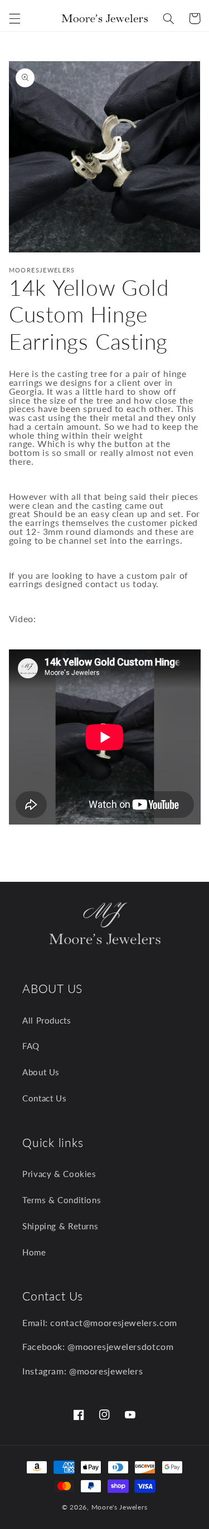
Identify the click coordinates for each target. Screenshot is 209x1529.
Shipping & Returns (60, 1226)
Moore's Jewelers (119, 1507)
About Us (41, 1072)
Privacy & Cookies (59, 1174)
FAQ (31, 1046)
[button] (14, 18)
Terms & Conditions (61, 1200)
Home (34, 1252)
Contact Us (44, 1098)
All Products (46, 1020)
